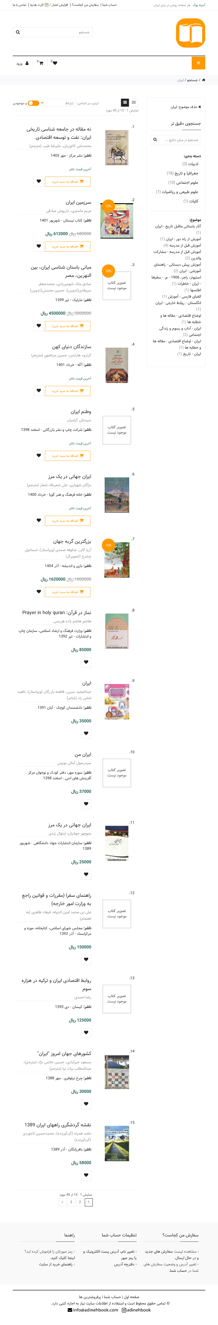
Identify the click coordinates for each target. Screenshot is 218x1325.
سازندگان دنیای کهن (71, 347)
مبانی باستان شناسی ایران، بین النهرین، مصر (61, 271)
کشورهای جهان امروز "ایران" (64, 1053)
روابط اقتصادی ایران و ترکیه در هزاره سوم (56, 984)
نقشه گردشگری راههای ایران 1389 (57, 1125)
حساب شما (109, 4)
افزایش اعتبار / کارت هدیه (49, 5)
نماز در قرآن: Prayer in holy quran (56, 613)
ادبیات (190, 164)
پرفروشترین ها (90, 1297)
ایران (86, 683)
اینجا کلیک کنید (63, 1258)
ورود (19, 63)
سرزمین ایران (78, 202)
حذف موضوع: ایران (184, 107)
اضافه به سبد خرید (65, 182)
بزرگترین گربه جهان (72, 541)
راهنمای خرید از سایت (56, 1264)
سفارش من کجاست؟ (85, 4)
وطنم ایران (81, 411)
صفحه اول (131, 1297)
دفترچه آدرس (124, 1264)
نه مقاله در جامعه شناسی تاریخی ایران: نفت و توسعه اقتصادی (59, 133)
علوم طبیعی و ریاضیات (177, 192)
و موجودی (20, 103)
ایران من (83, 754)
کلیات (190, 201)
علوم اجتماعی (183, 182)
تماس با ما (19, 4)
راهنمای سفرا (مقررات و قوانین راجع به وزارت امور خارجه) (56, 899)
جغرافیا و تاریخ (182, 173)
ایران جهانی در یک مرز (69, 476)
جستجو (192, 80)
